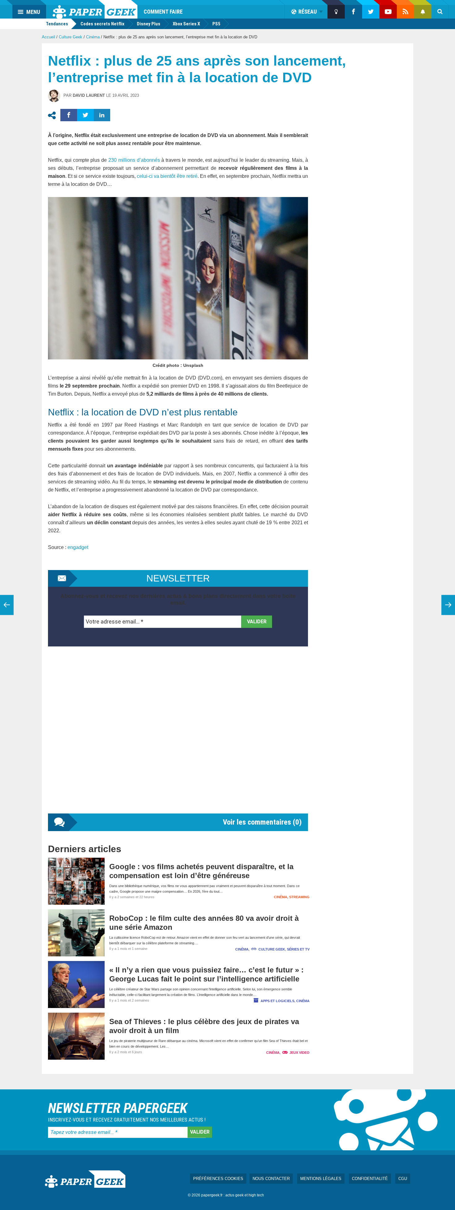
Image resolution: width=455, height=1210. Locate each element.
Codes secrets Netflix (102, 24)
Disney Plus (148, 24)
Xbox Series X (186, 24)
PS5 (216, 24)
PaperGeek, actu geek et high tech (95, 9)
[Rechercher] (440, 12)
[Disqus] (178, 736)
